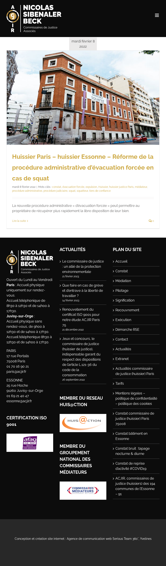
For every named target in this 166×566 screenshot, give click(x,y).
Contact (121, 339)
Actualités (123, 349)
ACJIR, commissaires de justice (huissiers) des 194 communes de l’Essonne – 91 (135, 486)
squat (72, 190)
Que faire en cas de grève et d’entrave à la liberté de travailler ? (82, 290)
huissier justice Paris (121, 186)
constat (56, 186)
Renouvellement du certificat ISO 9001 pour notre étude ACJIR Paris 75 (81, 317)
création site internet (49, 538)
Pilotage (121, 291)
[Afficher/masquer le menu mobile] (157, 15)
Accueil (121, 261)
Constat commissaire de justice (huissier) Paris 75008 (134, 418)
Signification (124, 300)
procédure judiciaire (55, 190)
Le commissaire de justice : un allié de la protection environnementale (83, 266)
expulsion (91, 186)
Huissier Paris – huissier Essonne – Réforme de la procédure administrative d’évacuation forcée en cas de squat (83, 167)
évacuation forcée (73, 186)
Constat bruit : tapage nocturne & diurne (132, 451)
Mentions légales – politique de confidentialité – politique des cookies (136, 398)
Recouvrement (127, 310)
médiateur (141, 186)
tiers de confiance (100, 190)
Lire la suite (19, 220)
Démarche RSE (127, 330)
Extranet (122, 359)
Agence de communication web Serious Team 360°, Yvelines (109, 538)
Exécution (123, 320)
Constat (121, 271)
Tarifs (119, 383)
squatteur (82, 190)
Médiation (123, 281)
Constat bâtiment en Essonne (131, 436)
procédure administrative (27, 190)
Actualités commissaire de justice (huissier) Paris (134, 371)
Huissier (103, 186)
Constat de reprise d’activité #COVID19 (130, 466)
